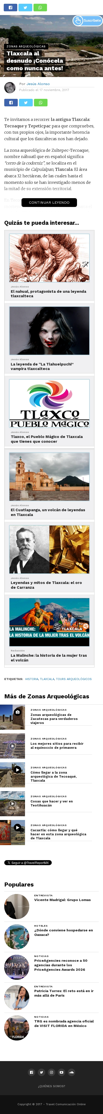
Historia (31, 679)
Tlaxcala (47, 679)
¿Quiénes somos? (51, 1086)
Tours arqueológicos (74, 679)
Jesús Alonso (38, 84)
